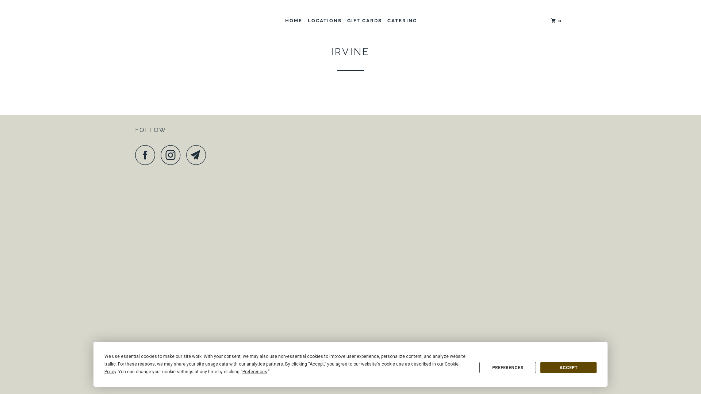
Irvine (350, 51)
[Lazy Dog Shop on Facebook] (147, 155)
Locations (325, 20)
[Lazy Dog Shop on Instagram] (173, 155)
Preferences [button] (254, 371)
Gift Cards (364, 20)
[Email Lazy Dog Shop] (198, 155)
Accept (568, 367)
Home (293, 20)
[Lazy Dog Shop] (172, 21)
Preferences (507, 367)
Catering (402, 20)
